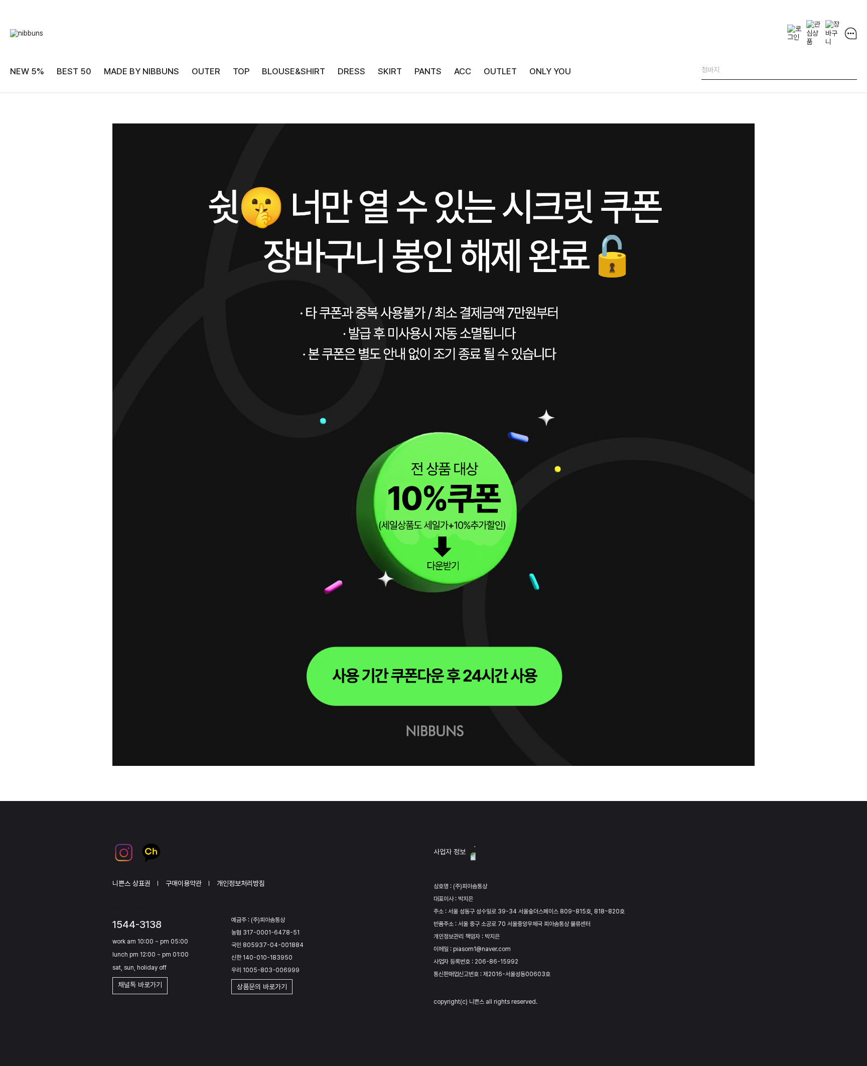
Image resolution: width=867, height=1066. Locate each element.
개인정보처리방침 (241, 883)
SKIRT (390, 71)
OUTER (206, 71)
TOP (241, 71)
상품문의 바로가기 (262, 987)
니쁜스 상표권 (131, 883)
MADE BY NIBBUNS (141, 71)
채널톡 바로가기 (140, 985)
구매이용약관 (184, 883)
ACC (462, 71)
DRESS (351, 71)
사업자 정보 (450, 852)
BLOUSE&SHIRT (293, 71)
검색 (849, 71)
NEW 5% (27, 71)
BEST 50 (74, 71)
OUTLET (500, 71)
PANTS (428, 71)
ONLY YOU (550, 71)
